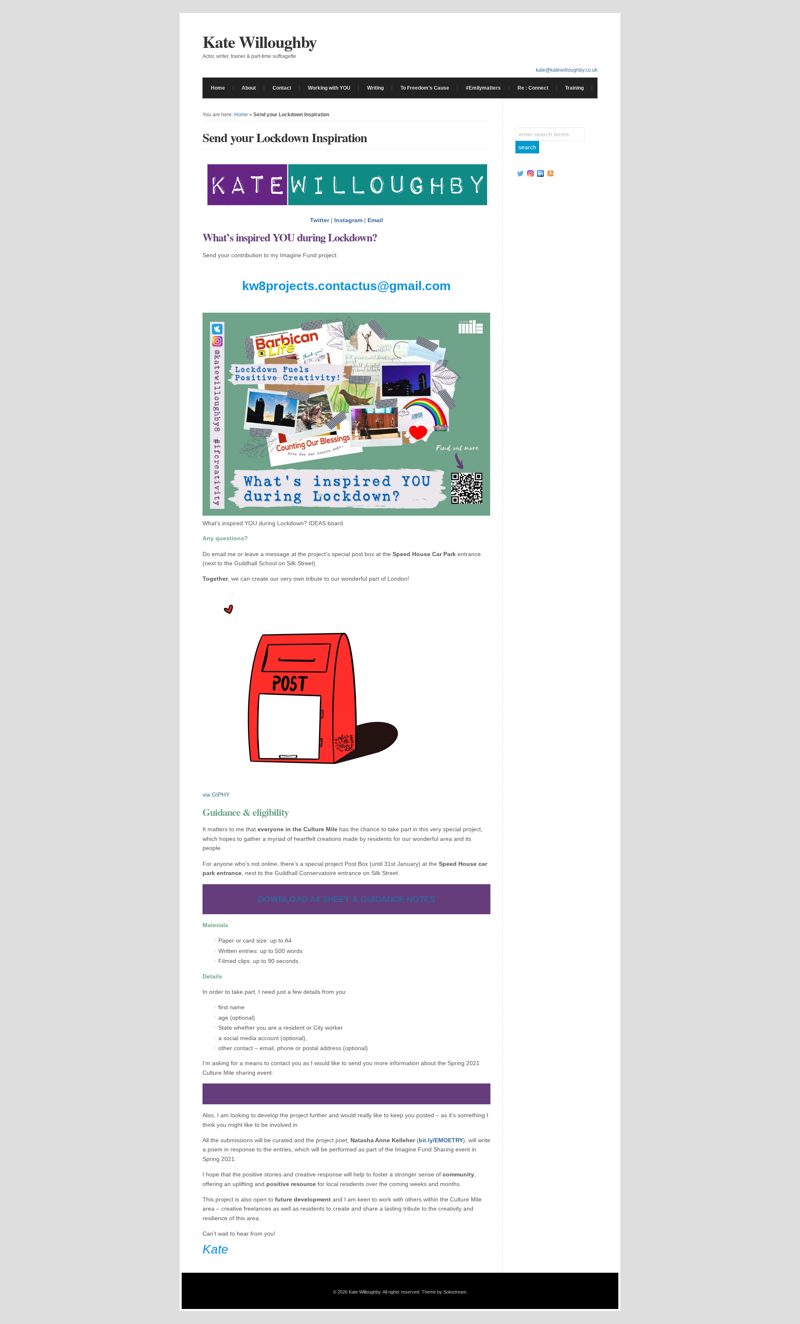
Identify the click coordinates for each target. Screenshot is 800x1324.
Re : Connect (533, 88)
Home (218, 88)
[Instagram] (530, 173)
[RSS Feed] (550, 173)
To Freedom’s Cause (424, 88)
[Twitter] (520, 173)
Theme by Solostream (444, 1291)
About (249, 88)
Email (375, 220)
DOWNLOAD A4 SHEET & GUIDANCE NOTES (346, 899)
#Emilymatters (483, 88)
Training (574, 88)
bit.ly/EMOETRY (441, 1140)
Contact (281, 88)
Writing (375, 88)
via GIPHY (216, 794)
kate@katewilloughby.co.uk (567, 70)
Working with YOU (329, 88)
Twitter (319, 220)
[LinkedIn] (540, 173)
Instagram (348, 220)
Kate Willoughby (259, 41)
